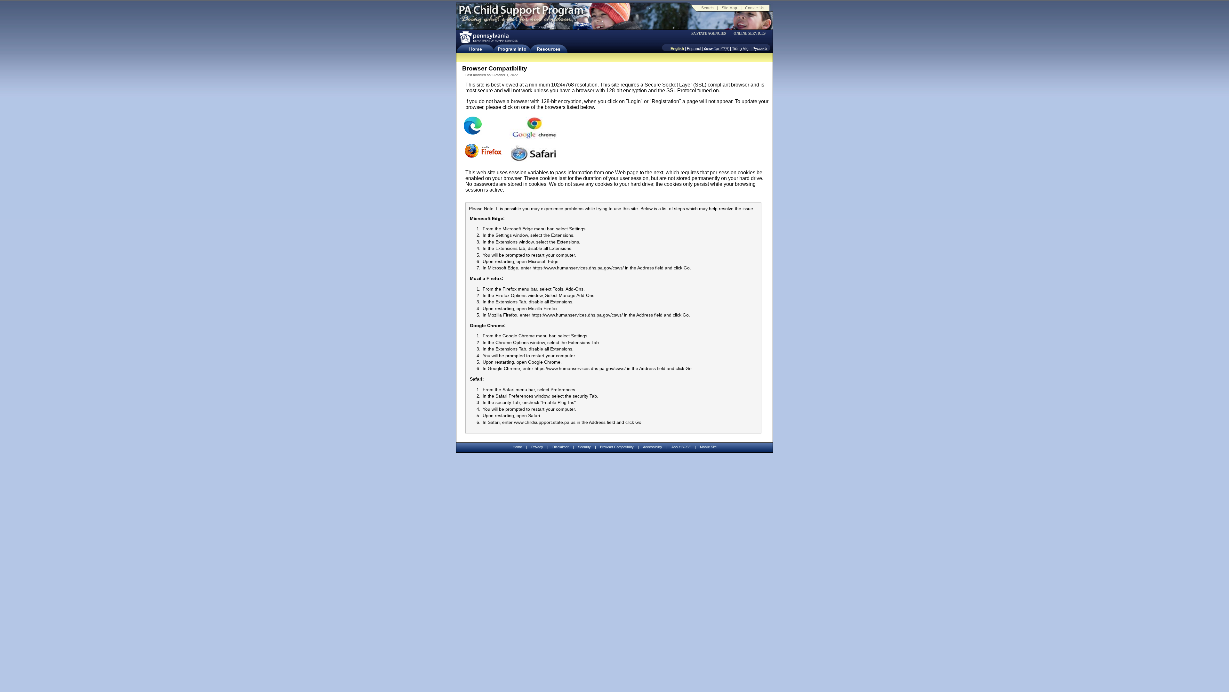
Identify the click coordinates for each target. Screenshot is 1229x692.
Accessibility (652, 447)
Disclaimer (560, 447)
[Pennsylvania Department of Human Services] (488, 37)
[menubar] (711, 33)
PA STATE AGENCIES (708, 33)
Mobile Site (708, 447)
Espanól (694, 48)
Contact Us (754, 8)
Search (707, 8)
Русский (759, 48)
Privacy (537, 447)
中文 (725, 48)
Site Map (729, 8)
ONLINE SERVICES (750, 33)
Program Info (512, 49)
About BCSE (681, 447)
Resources (548, 49)
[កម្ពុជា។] (711, 48)
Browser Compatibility (617, 447)
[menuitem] (711, 33)
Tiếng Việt (741, 48)
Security (584, 447)
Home (475, 49)
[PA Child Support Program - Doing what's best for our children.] (521, 13)
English (677, 48)
